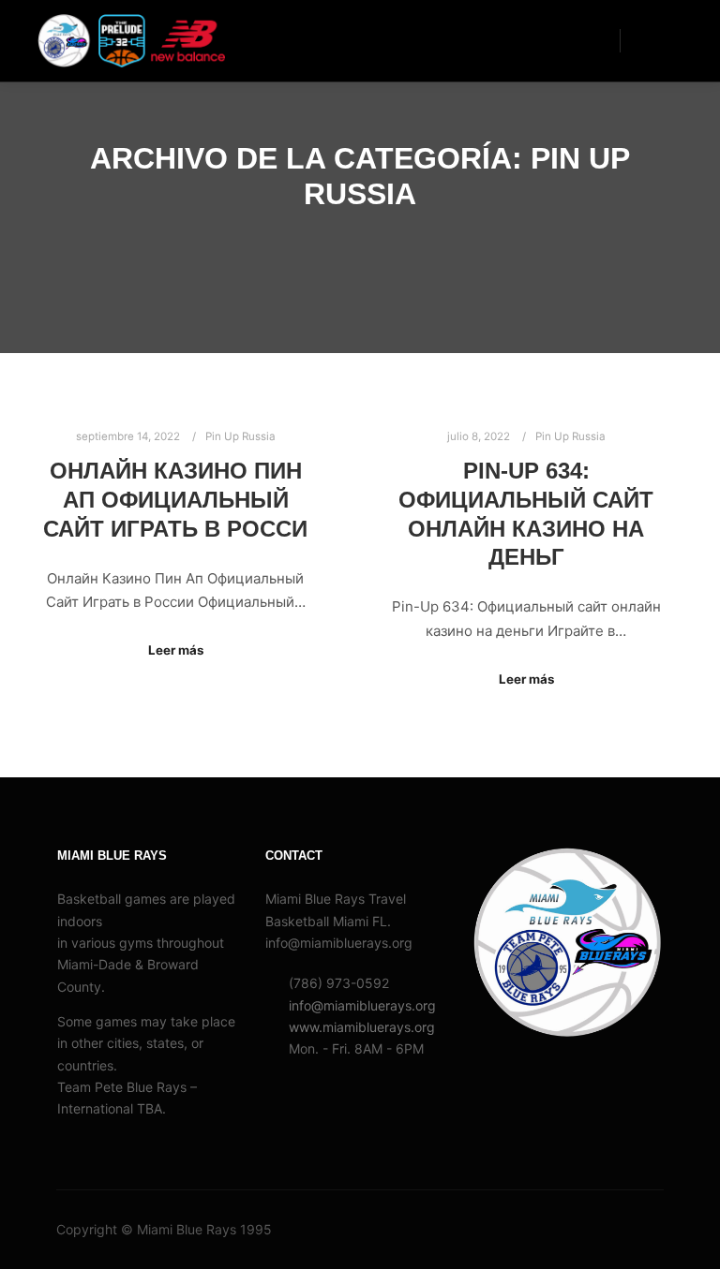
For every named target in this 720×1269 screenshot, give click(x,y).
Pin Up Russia (240, 436)
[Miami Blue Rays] (131, 40)
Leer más (175, 649)
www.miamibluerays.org (362, 1027)
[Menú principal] (651, 40)
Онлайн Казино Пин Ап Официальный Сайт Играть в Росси (175, 499)
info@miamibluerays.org (362, 1005)
